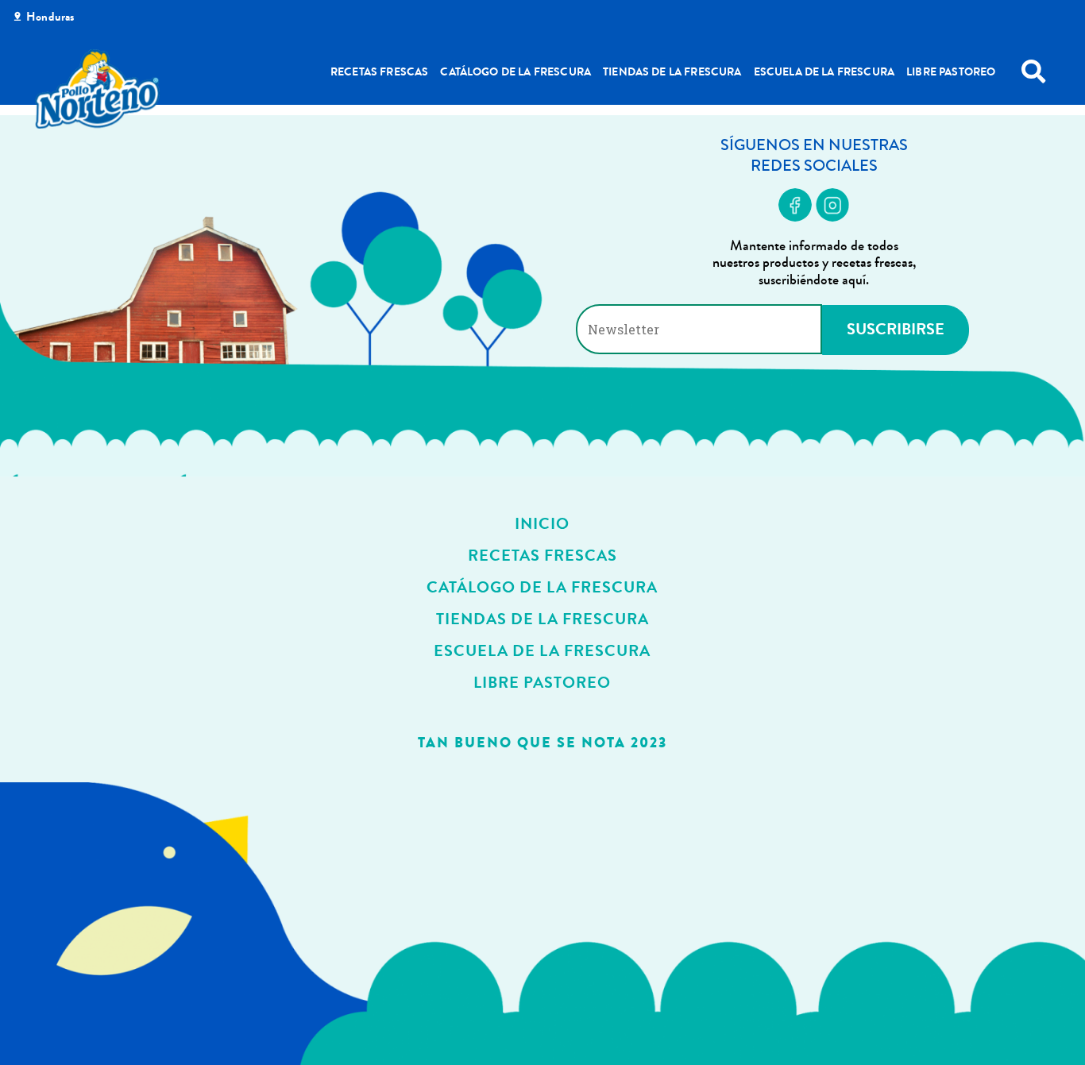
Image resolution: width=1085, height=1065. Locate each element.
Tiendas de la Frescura (672, 72)
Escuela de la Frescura (824, 72)
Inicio (542, 523)
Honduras (50, 16)
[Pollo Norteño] (97, 89)
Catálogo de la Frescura (515, 72)
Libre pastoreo (950, 72)
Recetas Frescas (379, 72)
